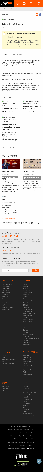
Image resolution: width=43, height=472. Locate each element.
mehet (35, 270)
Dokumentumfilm (28, 391)
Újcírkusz (26, 326)
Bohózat (25, 330)
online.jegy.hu (8, 250)
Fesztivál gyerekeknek (8, 363)
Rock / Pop (5, 297)
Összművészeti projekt (9, 359)
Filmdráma (26, 388)
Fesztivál (6, 352)
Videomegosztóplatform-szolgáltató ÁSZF (20, 429)
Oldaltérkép (30, 442)
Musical (25, 288)
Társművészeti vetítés (30, 393)
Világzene (5, 294)
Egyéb (25, 284)
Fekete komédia (28, 336)
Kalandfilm (26, 397)
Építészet (26, 368)
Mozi (25, 383)
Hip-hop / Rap (6, 309)
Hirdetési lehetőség (31, 439)
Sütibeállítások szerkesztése (16, 448)
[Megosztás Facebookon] (40, 14)
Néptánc (25, 332)
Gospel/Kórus (6, 303)
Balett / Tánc (27, 290)
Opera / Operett (6, 292)
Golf (3, 391)
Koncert (4, 355)
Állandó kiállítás (28, 357)
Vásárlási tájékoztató (10, 436)
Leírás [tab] (4, 55)
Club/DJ (4, 305)
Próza (25, 317)
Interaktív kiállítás (28, 366)
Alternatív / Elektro (7, 307)
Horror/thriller (27, 395)
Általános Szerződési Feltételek (20, 426)
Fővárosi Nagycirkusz (8, 202)
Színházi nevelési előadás (31, 338)
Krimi (24, 328)
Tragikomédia (27, 344)
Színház (26, 281)
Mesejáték (26, 294)
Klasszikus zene (7, 284)
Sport (4, 383)
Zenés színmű (27, 301)
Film (3, 361)
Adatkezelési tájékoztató (13, 433)
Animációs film (27, 399)
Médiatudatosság (18, 439)
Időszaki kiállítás (28, 361)
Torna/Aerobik (6, 393)
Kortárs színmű (27, 299)
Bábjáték (25, 305)
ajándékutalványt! (10, 236)
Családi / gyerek (6, 286)
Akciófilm (26, 409)
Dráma (25, 297)
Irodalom (25, 324)
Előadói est (26, 307)
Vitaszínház (26, 342)
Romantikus (26, 403)
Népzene (4, 299)
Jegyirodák (7, 439)
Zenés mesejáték (28, 315)
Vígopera (25, 340)
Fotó (24, 372)
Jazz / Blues (5, 290)
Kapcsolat (22, 436)
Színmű (25, 303)
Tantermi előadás (28, 334)
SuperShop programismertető (16, 442)
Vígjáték (25, 286)
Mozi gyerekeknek (28, 416)
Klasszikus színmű (29, 313)
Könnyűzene (5, 301)
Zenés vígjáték (27, 311)
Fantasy (25, 411)
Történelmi (26, 355)
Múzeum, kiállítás (31, 352)
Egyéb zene (5, 288)
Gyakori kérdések (29, 433)
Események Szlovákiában (17, 445)
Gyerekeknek (27, 370)
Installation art (27, 374)
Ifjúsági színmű (27, 322)
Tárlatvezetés (27, 359)
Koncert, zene (8, 281)
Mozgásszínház (28, 319)
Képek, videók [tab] (17, 55)
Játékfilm (26, 405)
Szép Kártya (33, 436)
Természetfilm (27, 413)
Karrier (30, 445)
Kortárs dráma (27, 309)
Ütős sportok (5, 386)
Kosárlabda (5, 388)
